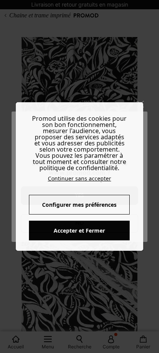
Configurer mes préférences (79, 204)
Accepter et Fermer (79, 230)
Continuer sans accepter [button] (79, 178)
